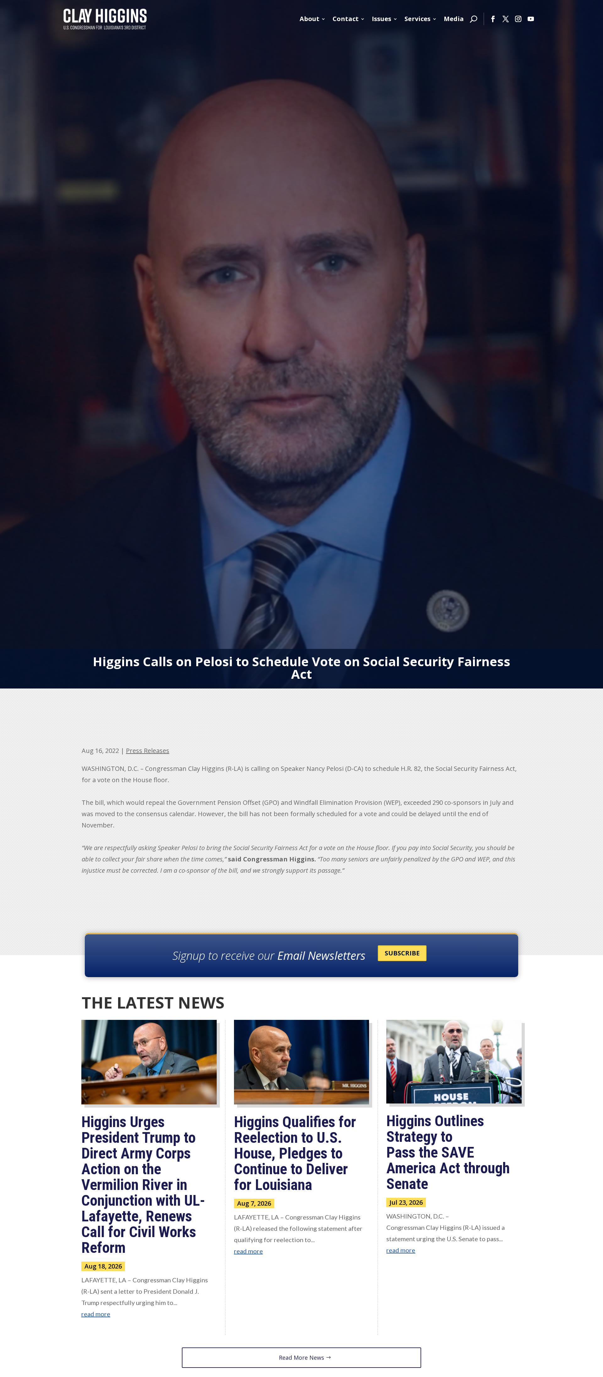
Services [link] (418, 18)
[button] (493, 19)
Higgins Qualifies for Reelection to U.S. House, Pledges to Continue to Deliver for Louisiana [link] (295, 1153)
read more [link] (95, 1314)
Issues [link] (381, 18)
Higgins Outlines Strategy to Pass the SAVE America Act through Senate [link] (448, 1152)
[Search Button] (473, 19)
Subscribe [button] (402, 953)
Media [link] (454, 18)
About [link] (309, 18)
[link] (105, 19)
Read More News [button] (301, 1357)
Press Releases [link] (147, 750)
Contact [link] (346, 18)
